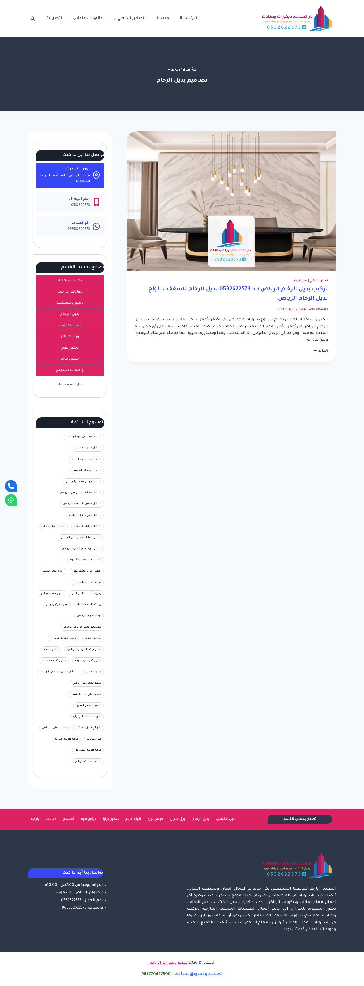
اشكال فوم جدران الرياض (85, 515)
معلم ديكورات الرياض (168, 963)
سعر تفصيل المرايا (88, 705)
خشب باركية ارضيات (63, 638)
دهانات (51, 819)
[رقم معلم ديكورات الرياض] (11, 486)
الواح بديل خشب (53, 571)
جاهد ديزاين (307, 309)
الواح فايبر (133, 819)
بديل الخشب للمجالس (86, 593)
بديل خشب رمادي (51, 593)
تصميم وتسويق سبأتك (198, 974)
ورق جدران (178, 819)
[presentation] (231, 201)
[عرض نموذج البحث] (32, 18)
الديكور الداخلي (319, 280)
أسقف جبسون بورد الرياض (84, 436)
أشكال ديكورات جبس (87, 447)
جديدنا (163, 18)
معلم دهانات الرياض (87, 761)
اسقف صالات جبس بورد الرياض (80, 492)
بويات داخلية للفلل (89, 604)
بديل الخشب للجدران (87, 582)
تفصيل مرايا (93, 638)
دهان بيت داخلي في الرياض (84, 649)
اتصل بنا (53, 18)
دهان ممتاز (51, 649)
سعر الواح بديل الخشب (86, 694)
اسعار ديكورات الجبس (87, 470)
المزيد (320, 351)
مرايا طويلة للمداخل (88, 750)
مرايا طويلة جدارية (66, 739)
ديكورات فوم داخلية (54, 660)
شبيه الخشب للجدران (87, 716)
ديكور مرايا (111, 819)
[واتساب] (11, 500)
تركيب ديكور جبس (57, 604)
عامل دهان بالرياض (54, 727)
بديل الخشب (226, 819)
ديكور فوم (88, 819)
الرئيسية (188, 18)
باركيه (34, 819)
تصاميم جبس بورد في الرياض (82, 627)
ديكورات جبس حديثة (88, 660)
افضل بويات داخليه (53, 526)
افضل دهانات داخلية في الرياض (81, 537)
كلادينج (68, 819)
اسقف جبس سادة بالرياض (83, 481)
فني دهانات (94, 739)
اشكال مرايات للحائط (87, 526)
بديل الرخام (300, 280)
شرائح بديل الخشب (88, 727)
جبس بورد (155, 819)
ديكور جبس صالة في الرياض (58, 671)
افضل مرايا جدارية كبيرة (85, 559)
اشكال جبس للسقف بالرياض (82, 503)
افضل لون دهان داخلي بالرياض (81, 548)
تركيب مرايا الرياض (89, 615)
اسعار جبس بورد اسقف (86, 459)
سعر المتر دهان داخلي (87, 683)
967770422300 (156, 974)
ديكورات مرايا (92, 671)
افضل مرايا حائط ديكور (86, 571)
